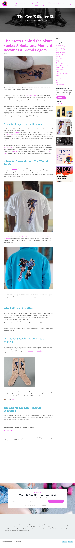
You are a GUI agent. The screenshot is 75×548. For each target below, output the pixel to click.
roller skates (59, 69)
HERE (13, 399)
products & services (61, 64)
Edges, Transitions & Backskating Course (23, 3)
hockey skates (9, 134)
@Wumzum (14, 169)
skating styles (59, 77)
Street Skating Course (42, 4)
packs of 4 (30, 351)
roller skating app (8, 147)
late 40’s (15, 151)
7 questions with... (61, 47)
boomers (58, 50)
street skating (59, 79)
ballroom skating (60, 49)
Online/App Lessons (48, 3)
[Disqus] (28, 461)
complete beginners (61, 52)
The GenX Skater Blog (61, 3)
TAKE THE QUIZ (61, 97)
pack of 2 (39, 351)
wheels (58, 82)
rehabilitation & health (62, 65)
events (58, 56)
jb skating (58, 62)
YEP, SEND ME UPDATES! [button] (56, 501)
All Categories (59, 45)
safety (58, 71)
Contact (66, 2)
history (58, 60)
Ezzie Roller (16, 132)
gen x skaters (59, 58)
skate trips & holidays (62, 73)
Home (10, 2)
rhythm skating (60, 67)
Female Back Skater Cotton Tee (30, 236)
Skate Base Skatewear (54, 3)
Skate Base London (8, 430)
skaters (58, 75)
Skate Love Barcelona (31, 95)
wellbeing (59, 81)
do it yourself (59, 54)
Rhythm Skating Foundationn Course (34, 4)
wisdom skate (60, 84)
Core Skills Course (15, 4)
